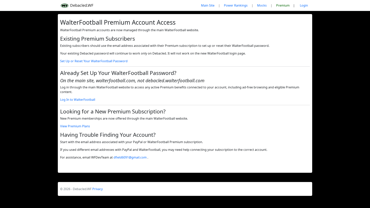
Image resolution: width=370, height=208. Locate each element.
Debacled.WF (81, 5)
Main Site (207, 5)
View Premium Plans (75, 126)
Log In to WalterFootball (77, 99)
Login (304, 5)
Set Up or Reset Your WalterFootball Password (94, 61)
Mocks (262, 5)
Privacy (97, 189)
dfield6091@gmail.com (130, 157)
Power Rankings (236, 5)
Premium (283, 5)
